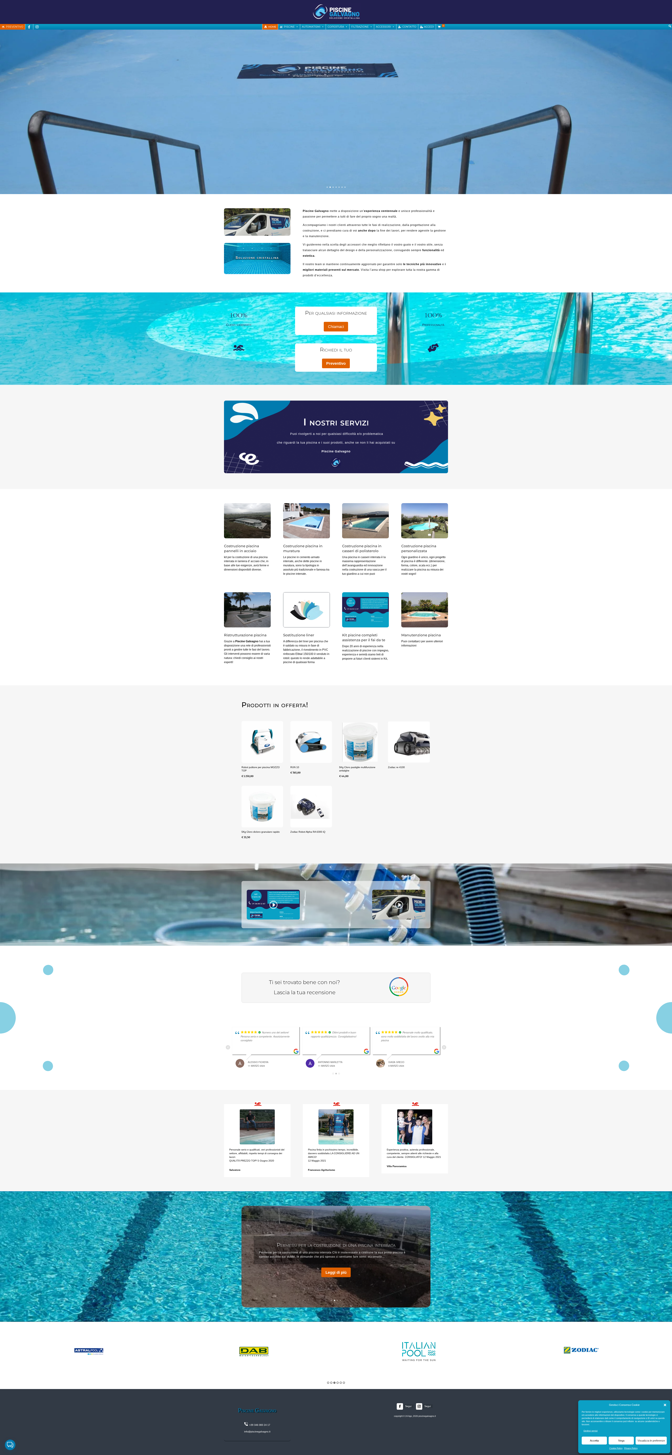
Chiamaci (336, 326)
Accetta (594, 1440)
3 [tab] (334, 1383)
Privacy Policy (631, 1448)
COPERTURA (336, 26)
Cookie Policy (615, 1448)
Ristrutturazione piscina (245, 635)
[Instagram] (37, 27)
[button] (665, 1405)
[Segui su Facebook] (400, 1406)
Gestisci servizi (590, 1431)
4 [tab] (338, 1383)
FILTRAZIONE (360, 26)
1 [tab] (328, 1383)
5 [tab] (341, 1383)
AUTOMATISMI (311, 26)
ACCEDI (429, 26)
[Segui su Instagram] (419, 1406)
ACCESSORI (383, 26)
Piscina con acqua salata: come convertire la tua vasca (336, 1254)
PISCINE (289, 26)
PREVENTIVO (14, 26)
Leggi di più (336, 1282)
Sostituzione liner (298, 635)
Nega (621, 1440)
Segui (408, 1406)
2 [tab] (331, 1383)
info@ (247, 1431)
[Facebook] (29, 27)
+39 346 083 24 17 (259, 1424)
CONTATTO (409, 26)
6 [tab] (344, 1383)
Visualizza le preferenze (651, 1440)
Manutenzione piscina (421, 635)
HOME (272, 26)
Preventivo (336, 363)
